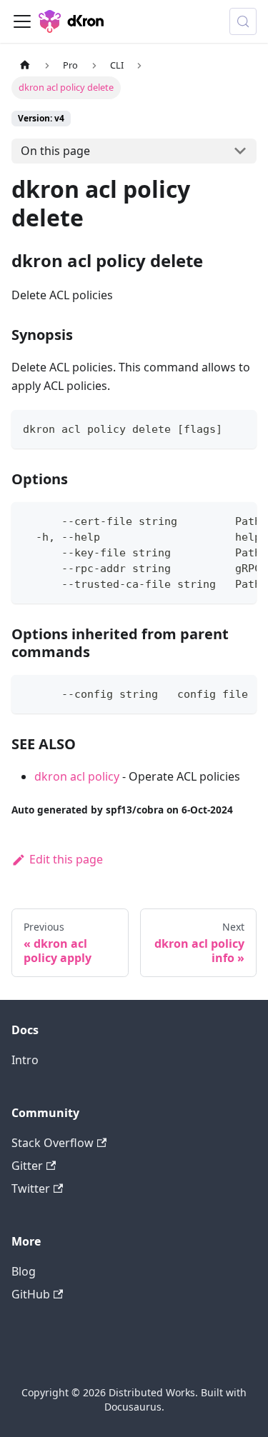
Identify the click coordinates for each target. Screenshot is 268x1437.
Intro (25, 1060)
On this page (55, 151)
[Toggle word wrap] (213, 520)
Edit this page (66, 859)
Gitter (27, 1165)
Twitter (30, 1188)
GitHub (30, 1294)
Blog (23, 1271)
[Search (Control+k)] (243, 21)
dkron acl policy (76, 776)
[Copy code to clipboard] (239, 427)
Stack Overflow (52, 1143)
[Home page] (25, 65)
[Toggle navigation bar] (22, 21)
